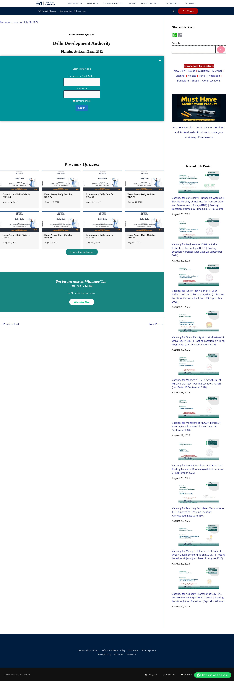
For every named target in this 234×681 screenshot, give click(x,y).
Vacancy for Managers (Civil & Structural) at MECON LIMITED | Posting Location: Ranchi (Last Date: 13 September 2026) (196, 383)
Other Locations (211, 80)
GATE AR (91, 3)
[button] (173, 11)
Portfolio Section (149, 3)
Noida (191, 70)
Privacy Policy (104, 654)
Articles (132, 3)
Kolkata (192, 75)
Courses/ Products (112, 3)
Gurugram (204, 70)
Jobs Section (73, 3)
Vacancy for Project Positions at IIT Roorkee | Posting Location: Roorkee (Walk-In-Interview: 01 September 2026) (197, 469)
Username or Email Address (82, 76)
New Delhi (180, 70)
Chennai (180, 75)
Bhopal (195, 80)
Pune (202, 75)
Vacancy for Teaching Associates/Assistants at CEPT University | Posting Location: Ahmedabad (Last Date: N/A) (198, 512)
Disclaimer (133, 650)
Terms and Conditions (88, 650)
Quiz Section (170, 3)
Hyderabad (213, 75)
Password (82, 88)
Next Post (156, 324)
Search (176, 43)
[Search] (221, 49)
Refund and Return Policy (113, 650)
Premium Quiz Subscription (73, 11)
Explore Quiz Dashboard (81, 252)
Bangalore (183, 80)
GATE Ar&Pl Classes (47, 11)
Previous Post (9, 324)
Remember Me (82, 100)
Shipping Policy (149, 650)
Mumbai (217, 70)
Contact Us (131, 654)
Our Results (190, 3)
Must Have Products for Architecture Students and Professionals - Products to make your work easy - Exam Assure (199, 132)
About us (118, 654)
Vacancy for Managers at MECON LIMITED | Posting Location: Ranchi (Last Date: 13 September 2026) (196, 426)
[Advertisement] (82, 142)
